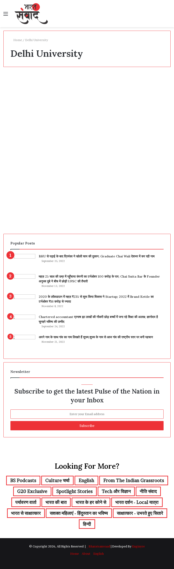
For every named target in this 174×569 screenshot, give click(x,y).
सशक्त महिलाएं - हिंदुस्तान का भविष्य (79, 513)
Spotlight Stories (74, 491)
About (86, 553)
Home (17, 40)
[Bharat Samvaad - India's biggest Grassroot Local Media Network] (31, 13)
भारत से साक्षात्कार (26, 513)
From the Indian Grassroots (133, 480)
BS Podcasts (23, 480)
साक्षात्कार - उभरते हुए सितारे (140, 513)
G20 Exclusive (32, 491)
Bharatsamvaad (99, 546)
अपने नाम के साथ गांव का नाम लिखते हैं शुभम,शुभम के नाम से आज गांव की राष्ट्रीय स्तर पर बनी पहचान (96, 337)
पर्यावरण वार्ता (25, 502)
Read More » (20, 215)
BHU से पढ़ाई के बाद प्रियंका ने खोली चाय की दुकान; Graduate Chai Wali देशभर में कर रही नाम (97, 256)
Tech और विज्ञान (116, 491)
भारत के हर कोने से (19, 81)
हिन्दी (87, 524)
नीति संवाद (148, 491)
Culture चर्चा (57, 480)
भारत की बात (56, 502)
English (86, 480)
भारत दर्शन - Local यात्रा (137, 502)
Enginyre (138, 546)
